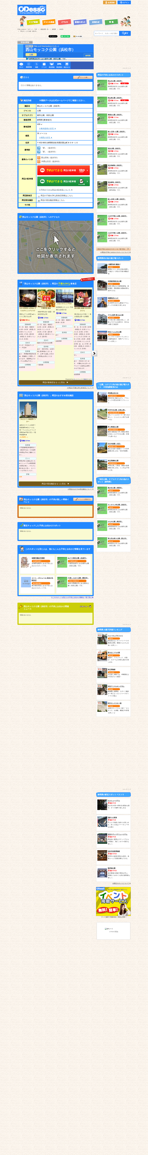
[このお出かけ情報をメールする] (77, 37)
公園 (31, 55)
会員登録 (111, 2)
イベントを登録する (84, 499)
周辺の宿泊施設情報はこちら (53, 200)
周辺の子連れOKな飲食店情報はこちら (57, 195)
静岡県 (88, 56)
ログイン (125, 2)
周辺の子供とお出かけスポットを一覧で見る (111, 249)
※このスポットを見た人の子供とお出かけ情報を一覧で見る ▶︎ (72, 597)
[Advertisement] (89, 10)
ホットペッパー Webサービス (82, 379)
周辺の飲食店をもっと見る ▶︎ (55, 382)
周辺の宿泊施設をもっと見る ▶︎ (55, 484)
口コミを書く (84, 77)
